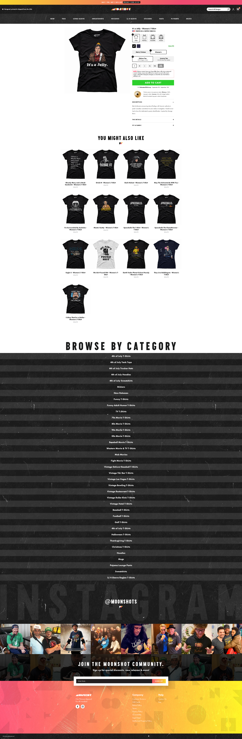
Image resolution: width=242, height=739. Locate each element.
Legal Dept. (136, 717)
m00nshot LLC (11, 736)
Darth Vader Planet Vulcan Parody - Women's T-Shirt (136, 275)
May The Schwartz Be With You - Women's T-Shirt (166, 185)
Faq (159, 702)
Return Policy (137, 705)
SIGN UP (159, 681)
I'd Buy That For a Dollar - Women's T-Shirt (75, 319)
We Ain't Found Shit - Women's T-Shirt (105, 275)
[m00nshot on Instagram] (15, 639)
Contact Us (162, 699)
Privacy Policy (137, 711)
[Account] (233, 10)
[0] (238, 9)
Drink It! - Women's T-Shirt (106, 184)
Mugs (189, 19)
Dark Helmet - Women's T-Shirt (136, 184)
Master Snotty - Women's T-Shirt (106, 229)
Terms (134, 708)
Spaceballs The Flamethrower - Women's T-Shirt (166, 230)
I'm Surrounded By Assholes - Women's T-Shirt (75, 230)
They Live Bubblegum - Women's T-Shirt (166, 275)
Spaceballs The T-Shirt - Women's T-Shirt (136, 230)
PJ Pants (175, 19)
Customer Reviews (139, 699)
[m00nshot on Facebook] (77, 706)
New (52, 19)
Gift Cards (136, 702)
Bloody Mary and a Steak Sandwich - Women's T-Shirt (75, 185)
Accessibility (136, 714)
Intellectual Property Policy (142, 721)
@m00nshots (121, 602)
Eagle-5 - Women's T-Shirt (75, 274)
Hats (161, 19)
